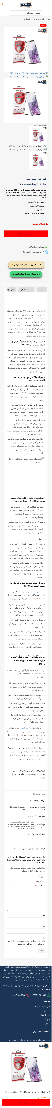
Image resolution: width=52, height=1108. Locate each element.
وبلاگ (46, 1019)
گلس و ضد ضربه (39, 19)
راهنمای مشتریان (41, 1006)
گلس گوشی (26, 19)
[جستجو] (12, 13)
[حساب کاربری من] (8, 4)
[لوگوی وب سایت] (26, 5)
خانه (48, 19)
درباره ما (44, 1015)
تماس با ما (44, 1011)
